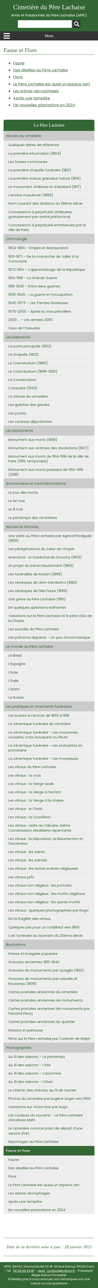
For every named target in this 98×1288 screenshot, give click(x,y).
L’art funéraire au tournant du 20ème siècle (45, 935)
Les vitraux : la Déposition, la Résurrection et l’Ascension (45, 841)
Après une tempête (31, 98)
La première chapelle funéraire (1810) (39, 170)
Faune (18, 63)
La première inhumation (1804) (34, 153)
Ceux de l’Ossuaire (24, 328)
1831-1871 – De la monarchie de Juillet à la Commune (43, 259)
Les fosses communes (27, 161)
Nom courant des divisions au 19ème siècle (45, 203)
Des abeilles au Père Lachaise (40, 70)
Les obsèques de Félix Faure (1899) (38, 590)
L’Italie (13, 680)
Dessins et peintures (25, 1030)
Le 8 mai (15, 509)
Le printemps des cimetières (32, 517)
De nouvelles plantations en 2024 (44, 105)
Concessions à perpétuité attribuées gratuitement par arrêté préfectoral (40, 214)
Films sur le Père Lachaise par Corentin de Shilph (49, 1038)
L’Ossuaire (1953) (22, 388)
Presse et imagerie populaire (33, 953)
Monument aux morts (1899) (32, 439)
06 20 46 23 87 (24, 1271)
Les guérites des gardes (28, 404)
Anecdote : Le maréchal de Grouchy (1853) (45, 557)
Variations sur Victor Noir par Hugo (38, 1107)
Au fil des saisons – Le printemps (36, 1056)
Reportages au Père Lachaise (33, 1141)
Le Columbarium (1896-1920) (32, 371)
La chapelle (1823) (23, 354)
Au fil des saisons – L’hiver (30, 1081)
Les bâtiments (18, 337)
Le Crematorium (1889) (28, 363)
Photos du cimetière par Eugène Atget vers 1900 (49, 1098)
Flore (18, 77)
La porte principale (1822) (30, 346)
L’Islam (14, 689)
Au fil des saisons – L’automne (34, 1073)
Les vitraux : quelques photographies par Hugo (48, 910)
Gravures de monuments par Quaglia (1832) (46, 970)
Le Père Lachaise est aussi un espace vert (51, 84)
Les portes (17, 413)
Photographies (18, 1047)
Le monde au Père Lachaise (29, 646)
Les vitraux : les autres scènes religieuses (43, 868)
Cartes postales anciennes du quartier (41, 1021)
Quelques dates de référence (33, 145)
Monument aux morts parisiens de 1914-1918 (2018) (45, 472)
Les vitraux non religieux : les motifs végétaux (46, 893)
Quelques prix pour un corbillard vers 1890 (43, 927)
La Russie (16, 697)
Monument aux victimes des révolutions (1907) (48, 448)
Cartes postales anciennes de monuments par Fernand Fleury (49, 1011)
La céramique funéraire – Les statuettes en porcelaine (45, 748)
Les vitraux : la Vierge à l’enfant (34, 792)
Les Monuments (19, 430)
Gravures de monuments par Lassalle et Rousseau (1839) (43, 981)
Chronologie (16, 239)
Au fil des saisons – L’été (29, 1065)
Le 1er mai (16, 500)
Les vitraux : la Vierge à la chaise (36, 800)
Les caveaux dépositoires (30, 421)
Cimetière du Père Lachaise (49, 11)
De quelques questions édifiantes (37, 607)
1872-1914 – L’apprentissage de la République (46, 269)
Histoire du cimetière (23, 135)
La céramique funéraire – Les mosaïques (43, 758)
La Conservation (22, 379)
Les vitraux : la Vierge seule (31, 783)
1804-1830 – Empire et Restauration (38, 248)
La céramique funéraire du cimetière (39, 723)
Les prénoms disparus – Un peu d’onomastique (49, 637)
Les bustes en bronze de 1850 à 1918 (38, 715)
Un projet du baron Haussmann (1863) (41, 565)
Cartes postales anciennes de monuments (45, 1000)
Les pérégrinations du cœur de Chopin (41, 549)
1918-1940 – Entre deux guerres (34, 286)
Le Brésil (15, 655)
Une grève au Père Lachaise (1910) (37, 599)
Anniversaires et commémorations (36, 483)
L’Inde (13, 672)
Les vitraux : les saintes (27, 860)
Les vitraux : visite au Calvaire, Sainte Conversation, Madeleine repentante (39, 828)
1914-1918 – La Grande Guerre (32, 278)
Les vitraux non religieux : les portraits (40, 885)
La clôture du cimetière (28, 396)
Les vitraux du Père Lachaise (32, 767)
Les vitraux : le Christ (25, 808)
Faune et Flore (18, 1150)
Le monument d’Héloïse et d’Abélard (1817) (44, 186)
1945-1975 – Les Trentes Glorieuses (38, 303)
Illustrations (16, 944)
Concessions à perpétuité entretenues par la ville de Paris (47, 227)
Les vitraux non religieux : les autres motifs (44, 902)
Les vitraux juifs (21, 877)
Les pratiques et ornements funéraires (39, 706)
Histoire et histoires (22, 526)
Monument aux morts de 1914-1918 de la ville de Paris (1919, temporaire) (48, 459)
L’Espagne (16, 663)
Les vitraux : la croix (24, 775)
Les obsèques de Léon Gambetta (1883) (42, 582)
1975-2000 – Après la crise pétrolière (39, 311)
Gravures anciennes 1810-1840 (33, 962)
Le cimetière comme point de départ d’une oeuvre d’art (45, 1130)
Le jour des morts (23, 492)
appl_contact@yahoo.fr (56, 1271)
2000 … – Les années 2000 (30, 319)
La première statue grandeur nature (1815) (44, 178)
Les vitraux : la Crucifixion (29, 817)
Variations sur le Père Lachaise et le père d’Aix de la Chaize (50, 618)
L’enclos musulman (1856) (30, 195)
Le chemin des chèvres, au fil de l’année (42, 1090)
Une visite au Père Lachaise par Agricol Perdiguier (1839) (50, 538)
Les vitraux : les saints (26, 851)
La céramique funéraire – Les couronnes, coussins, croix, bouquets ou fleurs (43, 735)
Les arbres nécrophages (36, 91)
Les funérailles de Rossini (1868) (35, 574)
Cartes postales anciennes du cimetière (43, 992)
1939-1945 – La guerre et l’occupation (40, 294)
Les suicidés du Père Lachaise (33, 629)
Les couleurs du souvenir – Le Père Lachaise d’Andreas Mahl (45, 1117)
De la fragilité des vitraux (29, 918)
